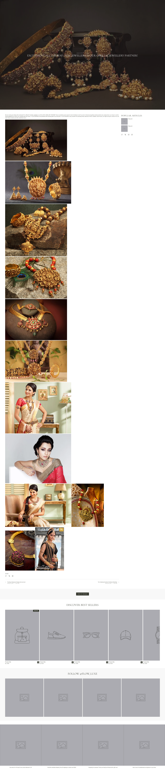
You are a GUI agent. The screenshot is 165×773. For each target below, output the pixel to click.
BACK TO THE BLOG (82, 594)
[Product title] (22, 635)
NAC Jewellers (34, 115)
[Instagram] (128, 134)
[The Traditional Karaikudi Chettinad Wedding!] (118, 582)
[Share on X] (9, 576)
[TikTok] (132, 134)
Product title (8, 662)
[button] (6, 637)
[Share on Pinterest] (12, 576)
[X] (125, 134)
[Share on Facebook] (5, 576)
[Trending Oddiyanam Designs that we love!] (5, 582)
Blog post (130, 118)
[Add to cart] (38, 662)
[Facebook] (121, 134)
